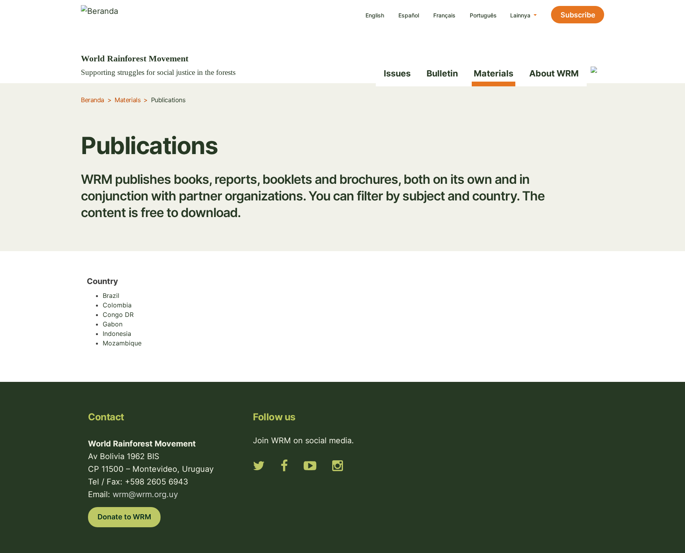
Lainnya (521, 15)
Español (408, 15)
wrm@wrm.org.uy (145, 494)
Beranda (92, 100)
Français (444, 15)
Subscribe (578, 15)
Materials (493, 73)
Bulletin (442, 73)
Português (483, 15)
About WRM (554, 73)
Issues (397, 73)
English (374, 15)
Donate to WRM (124, 517)
